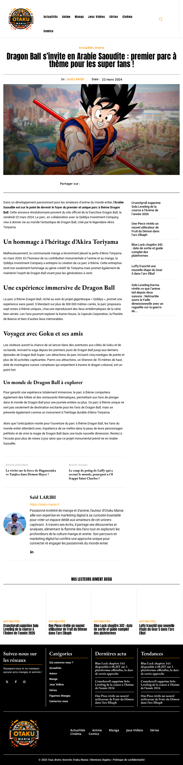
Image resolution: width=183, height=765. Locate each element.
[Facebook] (15, 682)
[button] (161, 19)
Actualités (11, 621)
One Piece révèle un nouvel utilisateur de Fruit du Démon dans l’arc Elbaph (145, 229)
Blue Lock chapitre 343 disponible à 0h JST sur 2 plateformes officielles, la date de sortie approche (114, 668)
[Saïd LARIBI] (14, 524)
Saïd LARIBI (75, 79)
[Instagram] (24, 682)
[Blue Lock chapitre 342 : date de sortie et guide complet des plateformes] (172, 250)
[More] (118, 184)
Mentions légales (100, 759)
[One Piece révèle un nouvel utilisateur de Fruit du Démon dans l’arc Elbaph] (172, 229)
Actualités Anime (91, 47)
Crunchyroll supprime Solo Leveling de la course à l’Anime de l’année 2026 (146, 208)
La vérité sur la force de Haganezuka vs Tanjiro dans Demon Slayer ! (31, 472)
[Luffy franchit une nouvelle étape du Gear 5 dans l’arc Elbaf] (172, 270)
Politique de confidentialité (129, 759)
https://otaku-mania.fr (44, 504)
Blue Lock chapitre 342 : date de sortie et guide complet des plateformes (147, 250)
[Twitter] (7, 682)
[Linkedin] (31, 551)
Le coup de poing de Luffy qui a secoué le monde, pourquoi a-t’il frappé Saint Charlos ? (91, 474)
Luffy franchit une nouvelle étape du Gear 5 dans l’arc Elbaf (147, 269)
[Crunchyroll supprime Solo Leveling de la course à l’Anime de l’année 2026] (172, 208)
